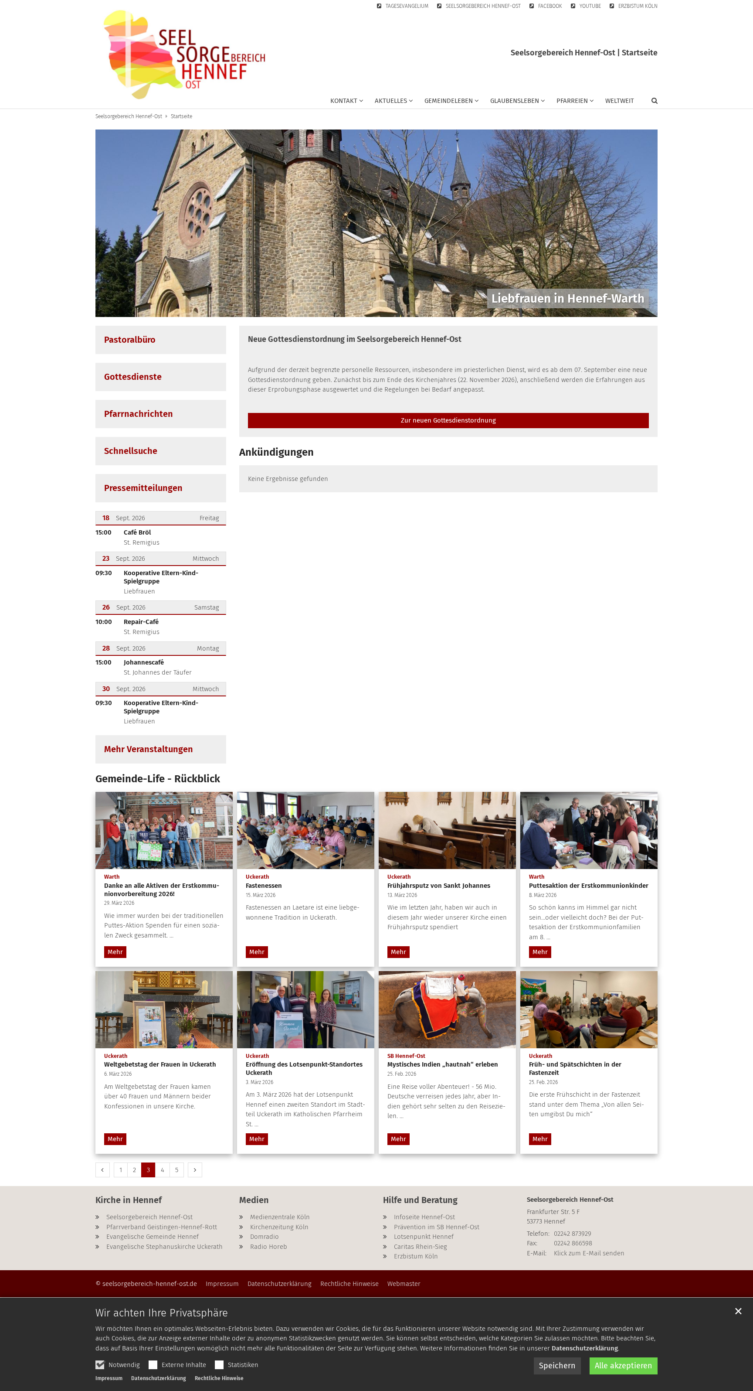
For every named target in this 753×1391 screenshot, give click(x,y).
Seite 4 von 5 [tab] (391, 308)
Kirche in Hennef (128, 1200)
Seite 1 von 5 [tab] (346, 308)
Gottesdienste (133, 377)
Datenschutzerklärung (585, 1348)
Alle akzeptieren (623, 1366)
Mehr (115, 952)
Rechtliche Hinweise (219, 1378)
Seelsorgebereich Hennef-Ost (128, 116)
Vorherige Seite (113, 223)
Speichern (557, 1366)
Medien (254, 1200)
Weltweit (619, 101)
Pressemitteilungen (143, 488)
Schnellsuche (130, 451)
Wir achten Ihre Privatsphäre (161, 1313)
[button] (346, 102)
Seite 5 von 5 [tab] (407, 308)
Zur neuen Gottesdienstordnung (448, 420)
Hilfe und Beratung (420, 1200)
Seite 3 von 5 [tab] (376, 308)
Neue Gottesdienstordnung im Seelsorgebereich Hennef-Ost (354, 339)
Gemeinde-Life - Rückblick (157, 779)
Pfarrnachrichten (138, 414)
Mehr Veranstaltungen (148, 749)
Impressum (108, 1378)
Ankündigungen (276, 452)
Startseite (181, 116)
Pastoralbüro (130, 339)
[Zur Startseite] (184, 54)
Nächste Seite (640, 223)
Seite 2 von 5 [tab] (361, 308)
